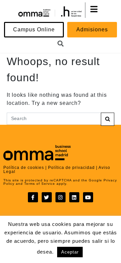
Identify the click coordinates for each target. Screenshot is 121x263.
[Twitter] (47, 197)
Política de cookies (23, 167)
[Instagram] (60, 197)
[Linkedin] (74, 197)
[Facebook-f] (33, 197)
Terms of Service (39, 183)
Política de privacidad (71, 167)
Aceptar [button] (70, 252)
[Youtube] (88, 197)
